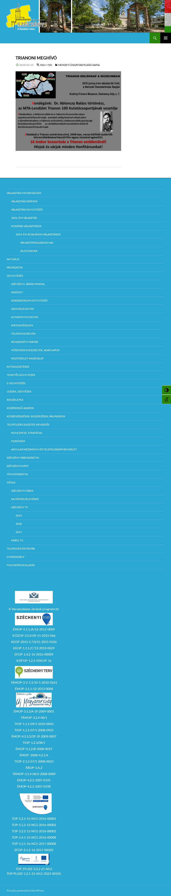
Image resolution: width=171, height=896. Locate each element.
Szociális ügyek (22, 308)
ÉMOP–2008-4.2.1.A (34, 755)
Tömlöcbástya (17, 474)
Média (11, 482)
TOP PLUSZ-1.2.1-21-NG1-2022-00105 (34, 873)
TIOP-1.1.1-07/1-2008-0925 (33, 730)
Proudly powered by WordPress (25, 890)
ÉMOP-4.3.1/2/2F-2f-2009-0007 (33, 736)
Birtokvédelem (22, 325)
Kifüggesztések (18, 366)
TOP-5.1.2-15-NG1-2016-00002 (34, 825)
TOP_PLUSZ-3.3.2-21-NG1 (34, 869)
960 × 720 (46, 65)
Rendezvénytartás (24, 342)
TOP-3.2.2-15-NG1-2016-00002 (34, 831)
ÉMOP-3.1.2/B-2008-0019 (34, 749)
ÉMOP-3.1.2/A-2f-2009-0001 (34, 711)
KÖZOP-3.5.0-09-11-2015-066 (33, 635)
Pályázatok (15, 267)
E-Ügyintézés (16, 383)
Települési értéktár (21, 548)
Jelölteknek (29, 251)
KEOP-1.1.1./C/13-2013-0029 (34, 648)
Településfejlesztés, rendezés (28, 424)
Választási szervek (24, 201)
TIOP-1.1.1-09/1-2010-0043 (33, 724)
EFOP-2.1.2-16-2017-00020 (33, 850)
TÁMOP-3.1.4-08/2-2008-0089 (33, 774)
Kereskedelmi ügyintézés (29, 300)
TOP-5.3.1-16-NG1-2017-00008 (34, 843)
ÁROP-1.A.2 (33, 768)
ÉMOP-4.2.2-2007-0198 (34, 786)
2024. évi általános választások (38, 234)
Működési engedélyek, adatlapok (35, 350)
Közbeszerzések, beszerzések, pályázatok (36, 416)
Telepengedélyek (23, 333)
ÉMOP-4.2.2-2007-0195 (34, 780)
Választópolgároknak (36, 242)
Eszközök (18, 441)
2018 (19, 523)
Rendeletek (15, 399)
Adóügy (17, 292)
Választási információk (24, 193)
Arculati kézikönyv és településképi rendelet (44, 449)
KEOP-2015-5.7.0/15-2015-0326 (34, 642)
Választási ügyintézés (27, 209)
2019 (19, 515)
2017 (19, 532)
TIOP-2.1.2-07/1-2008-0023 (33, 761)
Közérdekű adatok (20, 408)
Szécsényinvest (18, 466)
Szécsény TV (19, 507)
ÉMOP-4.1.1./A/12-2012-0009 (34, 629)
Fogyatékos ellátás (21, 565)
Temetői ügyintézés (21, 375)
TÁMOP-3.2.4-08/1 (34, 717)
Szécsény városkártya (23, 457)
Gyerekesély (15, 557)
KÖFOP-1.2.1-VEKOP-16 (33, 660)
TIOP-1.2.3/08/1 (34, 742)
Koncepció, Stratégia (26, 432)
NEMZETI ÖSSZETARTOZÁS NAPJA (79, 65)
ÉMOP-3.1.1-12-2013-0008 (34, 689)
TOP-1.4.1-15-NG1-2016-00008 (34, 837)
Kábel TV (17, 540)
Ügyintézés (15, 275)
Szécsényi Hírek (22, 490)
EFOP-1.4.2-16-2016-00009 (33, 654)
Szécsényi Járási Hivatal (28, 284)
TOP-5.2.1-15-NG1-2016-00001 (34, 818)
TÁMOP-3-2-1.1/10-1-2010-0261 (34, 682)
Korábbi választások (26, 226)
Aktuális (13, 259)
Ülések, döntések (19, 391)
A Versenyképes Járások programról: (34, 609)
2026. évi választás (24, 217)
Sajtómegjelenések (25, 499)
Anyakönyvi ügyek (24, 317)
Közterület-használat (27, 358)
